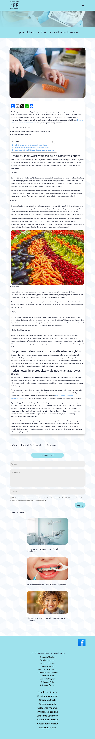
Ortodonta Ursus (47, 676)
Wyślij (80, 505)
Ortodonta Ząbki (47, 704)
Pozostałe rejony (47, 727)
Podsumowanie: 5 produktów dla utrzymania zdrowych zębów (34, 150)
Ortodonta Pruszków (47, 719)
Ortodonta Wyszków (47, 723)
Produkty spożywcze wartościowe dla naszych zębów (31, 145)
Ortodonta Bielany (47, 663)
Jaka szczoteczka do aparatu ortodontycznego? (47, 584)
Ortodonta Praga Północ (47, 669)
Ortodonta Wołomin (47, 707)
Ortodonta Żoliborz (47, 685)
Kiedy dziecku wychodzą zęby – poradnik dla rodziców (46, 619)
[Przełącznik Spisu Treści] (51, 142)
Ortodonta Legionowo (48, 715)
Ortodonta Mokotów (47, 666)
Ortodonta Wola (47, 682)
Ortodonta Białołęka (47, 657)
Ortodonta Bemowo (47, 660)
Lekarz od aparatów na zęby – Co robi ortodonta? (43, 550)
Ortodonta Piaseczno (47, 711)
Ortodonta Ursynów (47, 679)
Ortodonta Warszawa (47, 696)
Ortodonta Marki (47, 700)
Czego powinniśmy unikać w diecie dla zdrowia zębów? (31, 147)
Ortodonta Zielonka (47, 692)
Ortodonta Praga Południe (48, 673)
